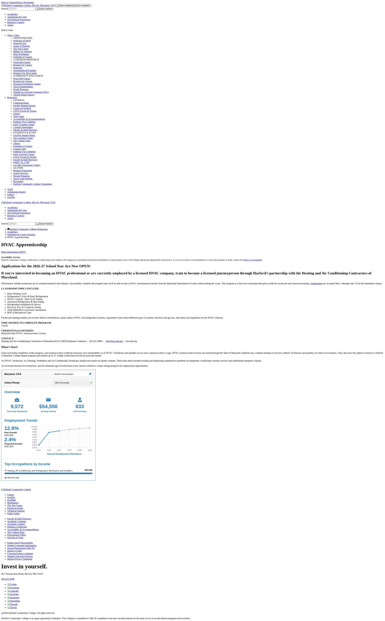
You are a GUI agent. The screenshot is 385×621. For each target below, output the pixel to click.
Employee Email (15, 508)
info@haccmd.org (114, 341)
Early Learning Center (23, 124)
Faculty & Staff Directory (25, 130)
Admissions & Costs (17, 17)
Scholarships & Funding (24, 70)
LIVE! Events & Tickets (24, 111)
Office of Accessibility (252, 260)
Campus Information (23, 127)
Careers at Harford (22, 108)
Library (16, 113)
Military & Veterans (22, 51)
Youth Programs (21, 89)
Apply (10, 189)
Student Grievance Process (20, 556)
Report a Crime (14, 551)
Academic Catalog (16, 524)
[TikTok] (12, 607)
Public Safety (13, 513)
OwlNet (11, 197)
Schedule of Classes (22, 57)
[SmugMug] (13, 601)
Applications (316, 283)
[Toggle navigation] (73, 5)
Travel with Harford (23, 178)
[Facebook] (13, 587)
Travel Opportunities (23, 86)
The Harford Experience (18, 19)
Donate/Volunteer (21, 176)
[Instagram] (13, 597)
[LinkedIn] (13, 591)
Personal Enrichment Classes (27, 84)
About (10, 25)
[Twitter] (12, 584)
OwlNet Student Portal (24, 135)
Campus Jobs (19, 149)
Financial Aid (19, 43)
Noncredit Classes (21, 62)
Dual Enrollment (21, 54)
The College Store (22, 141)
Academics (12, 14)
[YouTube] (13, 594)
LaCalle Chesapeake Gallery (26, 165)
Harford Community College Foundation (32, 184)
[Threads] (12, 604)
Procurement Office (16, 535)
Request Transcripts (22, 170)
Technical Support (16, 511)
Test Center (18, 116)
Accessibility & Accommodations (29, 119)
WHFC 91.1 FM (21, 162)
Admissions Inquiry (16, 192)
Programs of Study (22, 40)
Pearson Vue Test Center (25, 73)
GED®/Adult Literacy (24, 95)
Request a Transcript (17, 527)
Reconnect (18, 181)
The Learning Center (23, 138)
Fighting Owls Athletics (24, 122)
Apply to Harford (21, 46)
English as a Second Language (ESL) (31, 92)
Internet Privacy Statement (19, 559)
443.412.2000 (7, 579)
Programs (17, 67)
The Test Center (20, 49)
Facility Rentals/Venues (24, 105)
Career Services (20, 173)
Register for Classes (22, 65)
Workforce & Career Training (21, 234)
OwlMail (11, 500)
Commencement (21, 103)
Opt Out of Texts (15, 537)
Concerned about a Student (20, 553)
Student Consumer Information (22, 545)
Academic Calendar (16, 521)
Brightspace (12, 502)
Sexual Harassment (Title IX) (21, 548)
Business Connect (15, 22)
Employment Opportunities (20, 542)
